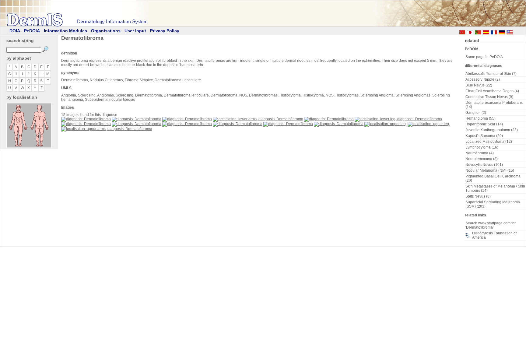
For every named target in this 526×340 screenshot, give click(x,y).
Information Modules (65, 30)
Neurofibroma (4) (479, 153)
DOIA (14, 30)
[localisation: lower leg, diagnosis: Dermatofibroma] (398, 119)
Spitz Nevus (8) (478, 196)
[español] (486, 31)
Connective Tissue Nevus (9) (489, 97)
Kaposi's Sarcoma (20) (484, 136)
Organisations (106, 30)
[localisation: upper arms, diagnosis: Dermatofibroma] (106, 129)
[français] (494, 31)
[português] (478, 31)
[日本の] (470, 31)
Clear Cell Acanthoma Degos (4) (492, 91)
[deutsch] (502, 31)
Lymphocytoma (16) (481, 147)
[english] (516, 31)
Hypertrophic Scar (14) (484, 124)
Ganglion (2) (475, 112)
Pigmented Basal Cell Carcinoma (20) (493, 178)
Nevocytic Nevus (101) (484, 165)
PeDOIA (32, 30)
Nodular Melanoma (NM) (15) (489, 170)
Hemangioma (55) (480, 118)
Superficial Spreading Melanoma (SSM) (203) (492, 204)
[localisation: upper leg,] (385, 124)
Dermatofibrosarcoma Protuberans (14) (494, 104)
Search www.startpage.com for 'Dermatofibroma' (490, 225)
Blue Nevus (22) (478, 85)
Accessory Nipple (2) (482, 79)
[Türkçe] (462, 31)
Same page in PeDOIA (484, 57)
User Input (135, 30)
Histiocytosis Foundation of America (494, 235)
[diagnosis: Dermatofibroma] (86, 119)
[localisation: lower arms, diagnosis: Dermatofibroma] (258, 119)
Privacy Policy (164, 30)
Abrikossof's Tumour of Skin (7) (491, 74)
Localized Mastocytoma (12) (488, 141)
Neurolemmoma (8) (481, 159)
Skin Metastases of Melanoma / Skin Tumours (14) (495, 188)
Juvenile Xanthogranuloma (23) (491, 130)
